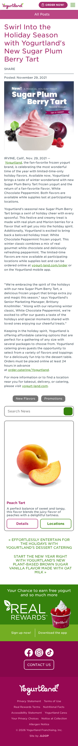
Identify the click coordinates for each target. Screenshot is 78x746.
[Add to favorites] (66, 427)
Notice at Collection (54, 718)
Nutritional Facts (53, 706)
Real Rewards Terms (27, 706)
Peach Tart (16, 503)
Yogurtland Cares (56, 712)
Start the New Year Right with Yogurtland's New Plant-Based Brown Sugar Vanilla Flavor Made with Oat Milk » (40, 564)
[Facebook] (20, 69)
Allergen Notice (39, 724)
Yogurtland (13, 162)
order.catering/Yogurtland (28, 370)
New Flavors (25, 398)
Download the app (52, 632)
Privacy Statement (29, 701)
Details (22, 524)
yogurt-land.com (35, 386)
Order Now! (54, 4)
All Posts (41, 14)
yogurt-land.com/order (49, 265)
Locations (55, 524)
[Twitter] (31, 69)
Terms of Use (52, 701)
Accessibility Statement (26, 712)
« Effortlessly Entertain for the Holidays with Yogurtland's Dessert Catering (39, 544)
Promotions (53, 398)
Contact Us (39, 665)
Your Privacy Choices (24, 718)
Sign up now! (21, 632)
